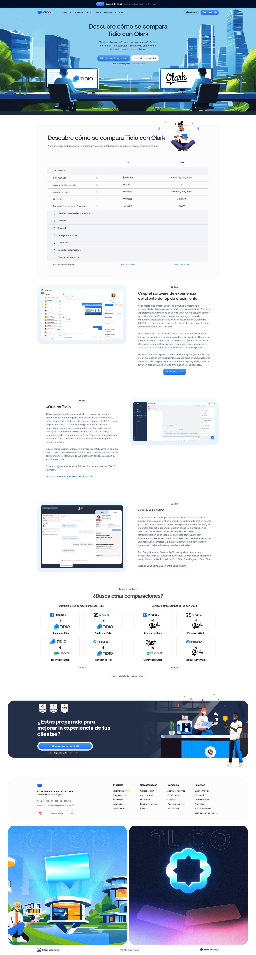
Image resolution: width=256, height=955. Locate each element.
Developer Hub (119, 808)
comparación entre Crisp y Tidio (76, 476)
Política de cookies (203, 808)
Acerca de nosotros (176, 791)
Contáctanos (173, 795)
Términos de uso (202, 800)
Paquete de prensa (175, 804)
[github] (69, 801)
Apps (89, 12)
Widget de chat (147, 791)
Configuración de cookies (206, 813)
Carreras (171, 800)
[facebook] (47, 801)
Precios (98, 12)
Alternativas (118, 800)
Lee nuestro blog (202, 791)
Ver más (82, 667)
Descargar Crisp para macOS (62, 805)
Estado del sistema (50, 950)
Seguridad (199, 795)
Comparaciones (120, 795)
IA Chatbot (145, 800)
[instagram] (61, 801)
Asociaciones (173, 808)
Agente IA (79, 12)
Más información (128, 264)
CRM (142, 808)
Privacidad (199, 804)
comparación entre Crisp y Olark (169, 566)
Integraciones (110, 12)
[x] (52, 801)
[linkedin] (65, 801)
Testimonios (120, 791)
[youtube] (56, 801)
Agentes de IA (146, 795)
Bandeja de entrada (148, 804)
